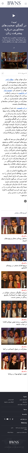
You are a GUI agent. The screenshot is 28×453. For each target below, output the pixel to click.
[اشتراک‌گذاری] (25, 201)
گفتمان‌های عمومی (23, 399)
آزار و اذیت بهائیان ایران (22, 404)
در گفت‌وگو (24, 236)
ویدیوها (25, 409)
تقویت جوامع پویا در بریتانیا (17, 374)
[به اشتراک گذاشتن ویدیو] (14, 47)
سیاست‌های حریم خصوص (22, 432)
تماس (12, 427)
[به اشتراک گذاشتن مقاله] (2, 73)
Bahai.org (24, 422)
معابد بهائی (25, 402)
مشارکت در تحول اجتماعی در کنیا (15, 349)
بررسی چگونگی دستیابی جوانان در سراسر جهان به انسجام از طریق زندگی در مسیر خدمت (14, 295)
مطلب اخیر (9, 79)
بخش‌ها (25, 396)
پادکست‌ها (24, 414)
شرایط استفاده (10, 432)
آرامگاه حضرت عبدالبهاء (9, 402)
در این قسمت (22, 108)
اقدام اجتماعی (11, 399)
